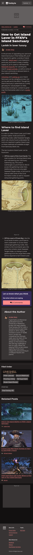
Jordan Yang (10, 50)
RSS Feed (22, 530)
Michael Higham (8, 453)
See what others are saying (13, 298)
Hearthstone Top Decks (15, 547)
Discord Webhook (22, 376)
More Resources (13, 540)
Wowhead (11, 542)
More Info (11, 527)
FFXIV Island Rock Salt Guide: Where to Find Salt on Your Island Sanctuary (16, 476)
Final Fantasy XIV (8, 391)
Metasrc (11, 545)
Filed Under (6, 367)
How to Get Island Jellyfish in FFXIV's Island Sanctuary (16, 422)
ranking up (16, 77)
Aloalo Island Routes (11, 382)
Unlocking (5, 77)
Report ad (16, 234)
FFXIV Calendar (9, 376)
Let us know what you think (15, 294)
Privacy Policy (12, 530)
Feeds (21, 527)
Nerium (6, 480)
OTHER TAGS (4, 387)
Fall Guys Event (22, 379)
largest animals (12, 69)
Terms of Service (13, 532)
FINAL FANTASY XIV (6, 27)
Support (11, 535)
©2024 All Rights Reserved (15, 551)
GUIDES (16, 27)
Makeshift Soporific (8, 67)
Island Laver (13, 60)
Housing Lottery (9, 379)
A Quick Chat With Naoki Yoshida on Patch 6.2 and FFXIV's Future (16, 449)
